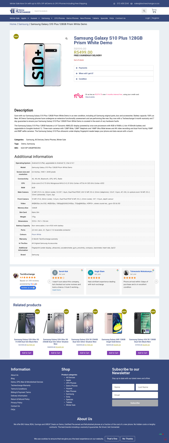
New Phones (85, 18)
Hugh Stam (100, 271)
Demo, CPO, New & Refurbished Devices (27, 382)
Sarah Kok (63, 271)
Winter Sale (15, 18)
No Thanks (127, 438)
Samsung (46, 18)
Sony (68, 397)
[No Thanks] (165, 439)
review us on (26, 287)
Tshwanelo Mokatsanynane (141, 271)
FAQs (112, 18)
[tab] (113, 68)
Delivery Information (19, 396)
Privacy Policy (16, 403)
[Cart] (154, 11)
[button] (66, 39)
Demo (23, 144)
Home (13, 24)
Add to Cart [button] (26, 353)
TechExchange (27, 274)
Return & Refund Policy (20, 399)
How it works (90, 97)
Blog (13, 378)
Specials (104, 18)
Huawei (34, 18)
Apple (23, 18)
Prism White (36, 234)
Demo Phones (73, 18)
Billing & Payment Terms (21, 392)
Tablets (95, 18)
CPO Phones (59, 18)
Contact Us (120, 18)
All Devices (39, 140)
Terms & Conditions (19, 389)
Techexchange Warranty (20, 385)
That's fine (112, 438)
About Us (14, 375)
